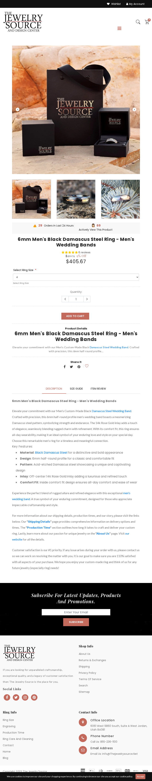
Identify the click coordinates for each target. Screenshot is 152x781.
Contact (8, 745)
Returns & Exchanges (92, 660)
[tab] (54, 388)
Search (83, 685)
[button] (70, 252)
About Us (102, 533)
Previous (17, 109)
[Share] (64, 367)
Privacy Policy (87, 673)
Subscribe (76, 622)
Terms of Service (90, 679)
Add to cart (75, 316)
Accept (140, 776)
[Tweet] (71, 367)
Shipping (84, 666)
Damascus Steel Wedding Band (109, 347)
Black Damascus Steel (51, 452)
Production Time (38, 527)
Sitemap (84, 692)
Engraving (9, 726)
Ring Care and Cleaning (18, 739)
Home (7, 751)
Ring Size (8, 720)
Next (134, 109)
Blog (5, 758)
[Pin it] (78, 367)
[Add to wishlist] (84, 366)
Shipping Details (39, 521)
